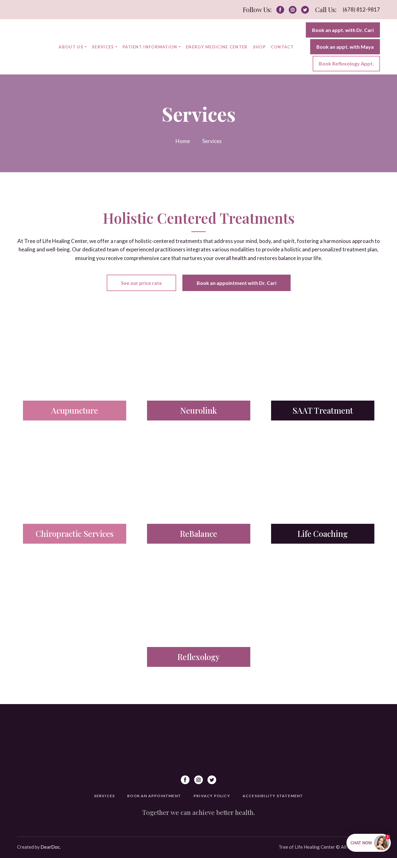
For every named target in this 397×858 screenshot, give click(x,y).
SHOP (259, 46)
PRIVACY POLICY (212, 795)
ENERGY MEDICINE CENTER (217, 46)
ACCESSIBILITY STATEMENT (273, 795)
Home (183, 141)
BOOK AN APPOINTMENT (154, 795)
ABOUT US (71, 46)
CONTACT (282, 46)
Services (212, 141)
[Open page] (74, 360)
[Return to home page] (33, 46)
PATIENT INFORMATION (150, 46)
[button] (280, 10)
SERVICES (103, 46)
